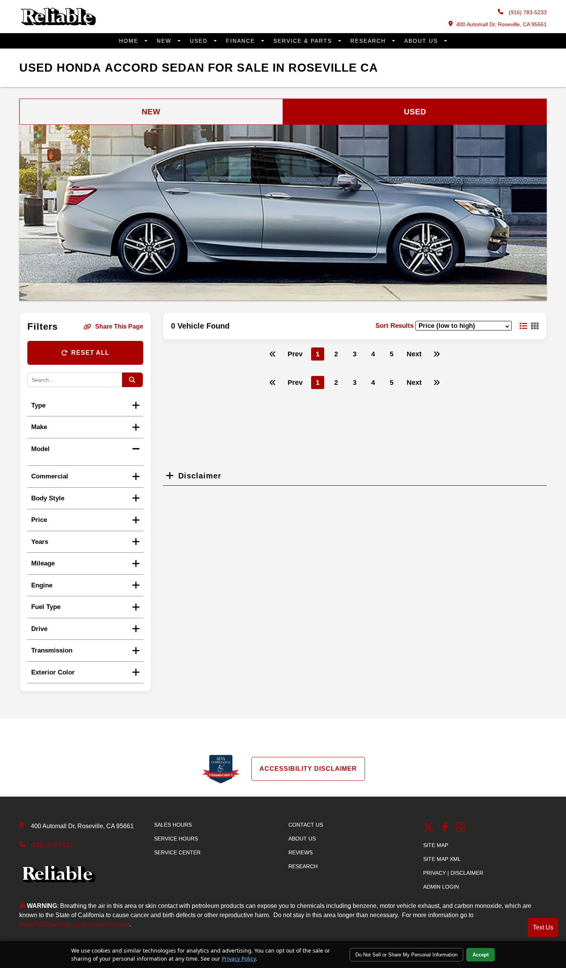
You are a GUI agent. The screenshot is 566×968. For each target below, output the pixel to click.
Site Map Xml (442, 859)
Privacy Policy (239, 958)
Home (130, 41)
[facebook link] (445, 828)
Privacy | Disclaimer (453, 873)
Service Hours (176, 838)
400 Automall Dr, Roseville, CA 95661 (501, 24)
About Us (422, 41)
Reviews (300, 852)
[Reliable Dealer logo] (57, 23)
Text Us (543, 927)
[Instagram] (461, 828)
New (165, 41)
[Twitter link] (428, 828)
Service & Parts (303, 41)
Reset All (90, 352)
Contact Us (305, 825)
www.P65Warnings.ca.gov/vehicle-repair (74, 924)
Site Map (435, 845)
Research (369, 41)
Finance (241, 41)
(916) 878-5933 (52, 845)
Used (200, 41)
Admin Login (441, 887)
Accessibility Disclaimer (308, 768)
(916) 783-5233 (527, 12)
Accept (480, 955)
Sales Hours (173, 825)
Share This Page (119, 326)
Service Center (177, 852)
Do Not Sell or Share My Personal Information (406, 955)
